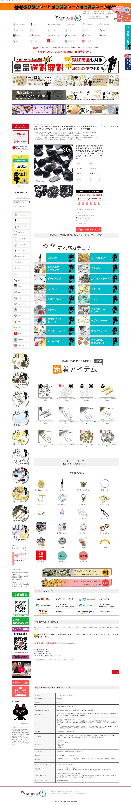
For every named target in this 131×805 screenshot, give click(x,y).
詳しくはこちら (21, 186)
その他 (35, 41)
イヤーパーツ (88, 24)
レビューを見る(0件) (83, 221)
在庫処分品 (71, 41)
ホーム (36, 124)
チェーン (87, 30)
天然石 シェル (43, 124)
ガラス (104, 35)
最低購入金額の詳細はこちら (127, 37)
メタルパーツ (106, 24)
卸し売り (53, 41)
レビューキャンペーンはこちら (121, 14)
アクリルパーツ (72, 35)
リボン (18, 35)
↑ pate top (115, 672)
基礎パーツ (71, 24)
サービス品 (88, 41)
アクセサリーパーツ (56, 24)
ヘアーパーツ (36, 30)
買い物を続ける (82, 213)
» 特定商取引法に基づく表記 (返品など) (86, 209)
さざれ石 (50, 124)
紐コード (105, 30)
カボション (88, 35)
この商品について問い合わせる (86, 215)
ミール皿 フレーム (21, 24)
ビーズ (69, 30)
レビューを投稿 (82, 223)
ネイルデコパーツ (55, 35)
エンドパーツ (19, 30)
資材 (17, 41)
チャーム (53, 30)
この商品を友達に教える (84, 218)
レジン (35, 24)
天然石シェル (36, 35)
